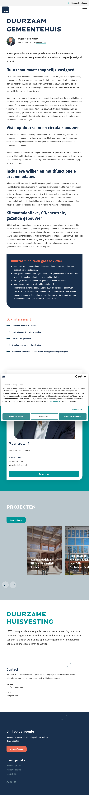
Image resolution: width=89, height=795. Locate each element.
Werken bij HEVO (14, 766)
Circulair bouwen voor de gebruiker (27, 345)
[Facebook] (8, 782)
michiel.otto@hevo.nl (18, 465)
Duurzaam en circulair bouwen (24, 325)
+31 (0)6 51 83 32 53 (17, 461)
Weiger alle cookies (16, 416)
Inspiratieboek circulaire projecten (26, 332)
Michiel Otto (41, 42)
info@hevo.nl (12, 695)
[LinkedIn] (15, 782)
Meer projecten (16, 520)
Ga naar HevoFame (79, 3)
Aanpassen (43, 416)
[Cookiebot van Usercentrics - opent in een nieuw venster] (77, 376)
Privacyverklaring (14, 770)
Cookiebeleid (12, 774)
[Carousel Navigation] (44, 585)
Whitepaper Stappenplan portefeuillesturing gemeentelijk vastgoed (40, 351)
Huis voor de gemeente (21, 338)
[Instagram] (11, 782)
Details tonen (77, 409)
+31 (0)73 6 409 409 (15, 687)
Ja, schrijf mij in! (16, 749)
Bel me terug (44, 474)
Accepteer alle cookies (72, 416)
